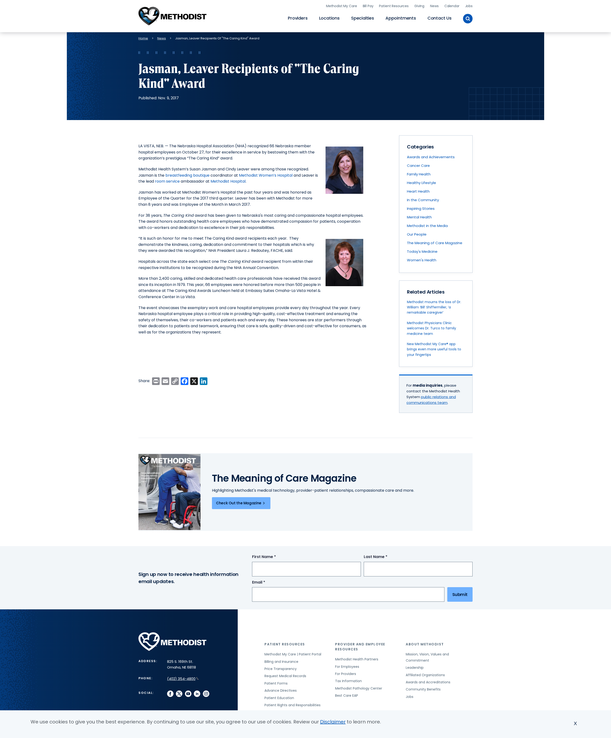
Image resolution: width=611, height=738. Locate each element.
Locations (329, 18)
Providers (297, 18)
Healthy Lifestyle (421, 182)
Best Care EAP (346, 695)
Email (267, 582)
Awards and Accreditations (428, 682)
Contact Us (439, 18)
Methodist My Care (341, 6)
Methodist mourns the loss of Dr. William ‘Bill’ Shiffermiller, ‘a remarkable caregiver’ (434, 307)
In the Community (423, 199)
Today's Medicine (422, 251)
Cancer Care (418, 165)
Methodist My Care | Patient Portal (292, 654)
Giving (419, 6)
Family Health (419, 174)
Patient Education (279, 698)
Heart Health (418, 191)
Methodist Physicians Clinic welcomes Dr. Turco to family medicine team (431, 328)
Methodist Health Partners (356, 659)
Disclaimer (333, 721)
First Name (273, 557)
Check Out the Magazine (238, 503)
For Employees (347, 666)
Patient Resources (394, 6)
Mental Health (419, 217)
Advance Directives (280, 690)
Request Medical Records (285, 676)
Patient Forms (276, 683)
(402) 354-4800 (181, 678)
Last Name (384, 557)
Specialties (362, 18)
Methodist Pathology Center (358, 688)
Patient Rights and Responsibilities (292, 705)
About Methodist (425, 644)
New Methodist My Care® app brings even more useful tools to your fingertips (434, 349)
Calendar (451, 6)
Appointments (400, 18)
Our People (417, 234)
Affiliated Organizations (425, 675)
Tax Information (348, 681)
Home (143, 38)
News (434, 6)
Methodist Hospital (228, 181)
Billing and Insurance (281, 661)
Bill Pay (368, 6)
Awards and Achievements (431, 156)
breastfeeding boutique (187, 175)
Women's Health (421, 260)
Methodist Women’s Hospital (266, 175)
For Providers (345, 673)
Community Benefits (423, 689)
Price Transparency (280, 668)
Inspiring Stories (421, 208)
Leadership (415, 667)
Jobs (469, 6)
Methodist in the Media (427, 225)
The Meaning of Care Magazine (434, 242)
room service (167, 181)
